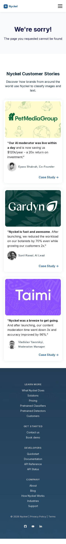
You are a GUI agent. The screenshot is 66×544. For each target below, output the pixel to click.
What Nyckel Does (33, 390)
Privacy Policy (38, 516)
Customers (33, 415)
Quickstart (33, 453)
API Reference (33, 464)
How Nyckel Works (33, 495)
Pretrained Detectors (33, 410)
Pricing (33, 400)
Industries (33, 500)
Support (33, 506)
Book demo (33, 437)
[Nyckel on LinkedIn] (40, 526)
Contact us (33, 432)
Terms (52, 516)
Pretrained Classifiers (33, 405)
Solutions (32, 395)
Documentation (33, 459)
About (33, 485)
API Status (33, 469)
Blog (33, 490)
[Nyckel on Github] (25, 526)
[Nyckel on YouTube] (33, 526)
